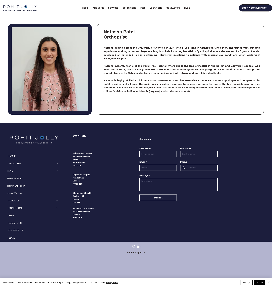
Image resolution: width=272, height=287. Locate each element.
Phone (183, 162)
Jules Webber (14, 193)
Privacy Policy (112, 282)
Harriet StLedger (16, 185)
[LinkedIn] (139, 247)
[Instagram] (133, 247)
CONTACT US (15, 230)
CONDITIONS (15, 208)
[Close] (268, 282)
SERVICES (13, 200)
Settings (246, 282)
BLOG (11, 237)
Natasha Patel (14, 178)
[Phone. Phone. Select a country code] (185, 167)
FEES (11, 215)
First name (145, 148)
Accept (260, 282)
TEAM (10, 170)
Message (144, 175)
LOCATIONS (15, 222)
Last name (185, 148)
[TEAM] (57, 171)
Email (143, 162)
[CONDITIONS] (57, 208)
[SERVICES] (57, 200)
